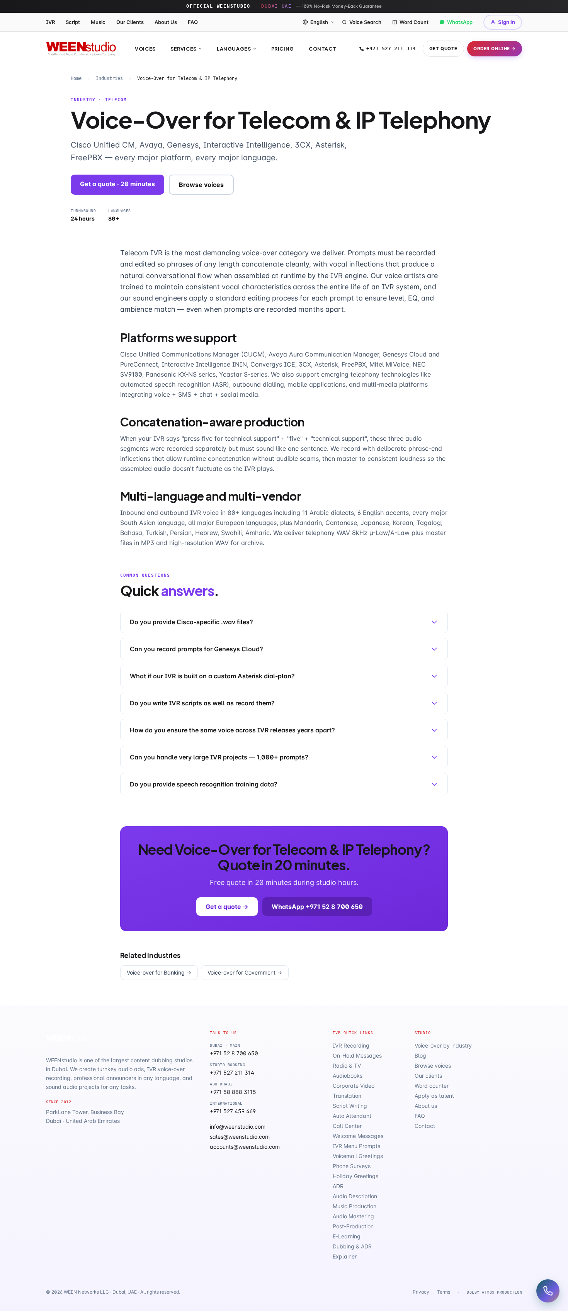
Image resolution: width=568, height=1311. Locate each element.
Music (98, 22)
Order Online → (494, 48)
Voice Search (365, 22)
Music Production (354, 1206)
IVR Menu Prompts (356, 1146)
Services (183, 49)
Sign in (506, 22)
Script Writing (350, 1105)
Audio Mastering (353, 1216)
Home (76, 78)
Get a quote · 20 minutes (117, 184)
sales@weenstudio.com (240, 1136)
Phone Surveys (352, 1166)
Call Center (347, 1126)
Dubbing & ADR (352, 1246)
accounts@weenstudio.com (245, 1146)
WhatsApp (460, 22)
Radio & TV (347, 1065)
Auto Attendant (352, 1115)
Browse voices (201, 184)
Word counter (432, 1085)
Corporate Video (353, 1085)
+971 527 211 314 (391, 48)
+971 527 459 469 (233, 1111)
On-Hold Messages (357, 1055)
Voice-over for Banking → (159, 972)
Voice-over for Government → (244, 972)
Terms (443, 1292)
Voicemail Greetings (358, 1156)
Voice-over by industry (443, 1045)
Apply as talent (434, 1095)
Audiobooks (347, 1075)
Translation (347, 1095)
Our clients (428, 1075)
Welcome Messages (358, 1136)
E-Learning (347, 1236)
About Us (166, 22)
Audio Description (355, 1196)
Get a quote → (227, 906)
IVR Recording (351, 1045)
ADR (338, 1186)
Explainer (345, 1256)
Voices (145, 49)
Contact (322, 49)
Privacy (421, 1292)
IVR (50, 22)
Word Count (414, 22)
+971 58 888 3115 (233, 1092)
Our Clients (130, 22)
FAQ (193, 22)
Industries (109, 78)
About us (426, 1105)
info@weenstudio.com (237, 1126)
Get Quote (443, 48)
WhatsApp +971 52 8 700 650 (317, 906)
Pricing (282, 49)
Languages (234, 49)
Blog (420, 1055)
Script (73, 22)
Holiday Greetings (355, 1176)
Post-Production (353, 1226)
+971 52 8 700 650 (234, 1053)
